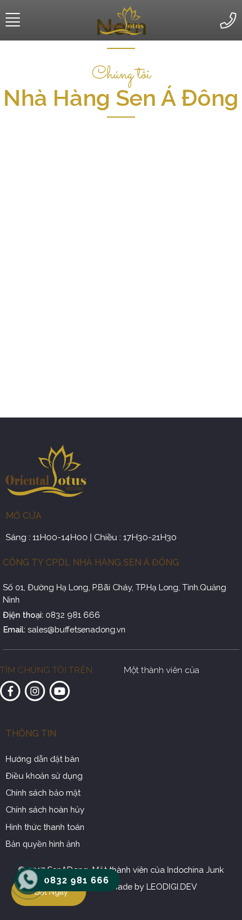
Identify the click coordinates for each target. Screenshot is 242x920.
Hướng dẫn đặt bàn (42, 759)
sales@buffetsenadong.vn (77, 629)
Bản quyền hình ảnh (43, 844)
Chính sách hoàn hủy (45, 809)
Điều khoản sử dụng (44, 775)
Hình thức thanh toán (45, 827)
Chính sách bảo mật (43, 792)
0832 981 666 (73, 615)
